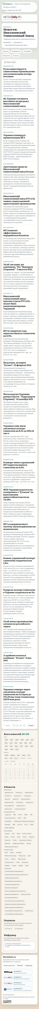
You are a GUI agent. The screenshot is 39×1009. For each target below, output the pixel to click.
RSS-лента (8, 928)
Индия (6, 837)
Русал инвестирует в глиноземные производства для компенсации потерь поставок (19, 72)
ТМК (31, 814)
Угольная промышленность (12, 884)
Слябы (18, 862)
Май (29, 755)
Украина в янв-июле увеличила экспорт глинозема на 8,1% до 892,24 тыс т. (18, 429)
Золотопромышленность (11, 897)
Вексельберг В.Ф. (9, 805)
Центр (18, 837)
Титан (26, 865)
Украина (7, 833)
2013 (11, 743)
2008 (16, 740)
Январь (7, 755)
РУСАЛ (20, 814)
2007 (11, 740)
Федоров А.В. (8, 809)
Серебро (20, 865)
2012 (6, 743)
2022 (26, 746)
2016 (25, 743)
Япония (13, 837)
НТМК (31, 824)
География (27, 51)
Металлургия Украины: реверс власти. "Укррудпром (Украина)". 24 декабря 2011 (19, 397)
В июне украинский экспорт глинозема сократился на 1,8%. (19, 560)
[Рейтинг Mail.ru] (7, 1001)
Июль (11, 758)
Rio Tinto (20, 824)
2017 (30, 743)
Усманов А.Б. (27, 795)
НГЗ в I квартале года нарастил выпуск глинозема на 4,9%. (19, 333)
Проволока (25, 862)
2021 (21, 746)
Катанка (13, 859)
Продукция (6, 56)
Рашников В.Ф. (29, 792)
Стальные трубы (9, 862)
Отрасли (16, 56)
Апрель (24, 755)
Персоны (6, 51)
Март (18, 755)
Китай (18, 833)
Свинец (14, 865)
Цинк (29, 855)
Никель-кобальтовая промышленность (15, 891)
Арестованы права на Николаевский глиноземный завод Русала (18, 169)
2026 (16, 749)
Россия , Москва (26, 833)
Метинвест (7, 824)
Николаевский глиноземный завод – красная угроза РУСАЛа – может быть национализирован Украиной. (17, 302)
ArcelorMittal (8, 821)
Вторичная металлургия (11, 887)
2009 (22, 740)
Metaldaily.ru (7, 42)
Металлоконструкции (10, 855)
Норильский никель (10, 818)
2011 (32, 740)
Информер (29, 965)
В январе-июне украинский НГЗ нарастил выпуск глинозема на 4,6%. (18, 465)
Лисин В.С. (8, 799)
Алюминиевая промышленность (13, 881)
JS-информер (19, 928)
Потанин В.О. (19, 792)
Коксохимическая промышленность (14, 901)
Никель (12, 852)
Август (16, 758)
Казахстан (7, 840)
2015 (21, 743)
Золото (7, 859)
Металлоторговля (26, 894)
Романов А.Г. (8, 795)
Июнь (6, 758)
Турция (25, 837)
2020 (16, 746)
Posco (26, 824)
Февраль (13, 755)
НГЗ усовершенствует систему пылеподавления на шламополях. (19, 526)
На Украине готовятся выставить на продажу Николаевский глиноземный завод (16, 102)
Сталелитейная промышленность (14, 910)
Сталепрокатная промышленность (14, 871)
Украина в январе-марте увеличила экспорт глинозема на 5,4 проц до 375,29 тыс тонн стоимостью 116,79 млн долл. (18, 694)
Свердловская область (25, 840)
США (13, 833)
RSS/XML (20, 965)
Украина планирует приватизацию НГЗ (14, 136)
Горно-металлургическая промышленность (16, 874)
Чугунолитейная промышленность (14, 914)
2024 (6, 749)
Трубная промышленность (12, 878)
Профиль (7, 865)
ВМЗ (14, 824)
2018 (6, 746)
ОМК (25, 818)
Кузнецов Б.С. (20, 802)
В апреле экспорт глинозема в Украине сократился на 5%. (19, 591)
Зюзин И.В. (16, 799)
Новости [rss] (11, 62)
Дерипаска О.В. (9, 792)
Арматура (18, 852)
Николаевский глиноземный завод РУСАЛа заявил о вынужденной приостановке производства (19, 200)
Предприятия (18, 42)
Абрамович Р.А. (21, 805)
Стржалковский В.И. (20, 809)
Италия (15, 840)
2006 (6, 740)
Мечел (19, 818)
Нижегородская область (11, 846)
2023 (31, 746)
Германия (31, 837)
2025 (11, 749)
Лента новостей (9, 965)
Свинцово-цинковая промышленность (15, 904)
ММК (14, 814)
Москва (29, 843)
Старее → (31, 725)
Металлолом (22, 855)
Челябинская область (18, 843)
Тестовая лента (29, 910)
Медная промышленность (12, 894)
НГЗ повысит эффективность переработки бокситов (16, 233)
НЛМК (26, 814)
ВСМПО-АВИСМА (9, 828)
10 (6, 772)
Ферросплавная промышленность (14, 907)
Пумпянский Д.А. (25, 799)
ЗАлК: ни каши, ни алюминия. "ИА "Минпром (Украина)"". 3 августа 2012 (18, 267)
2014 (16, 743)
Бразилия (7, 843)
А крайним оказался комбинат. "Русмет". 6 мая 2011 (17, 658)
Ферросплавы (22, 859)
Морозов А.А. (29, 802)
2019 (11, 746)
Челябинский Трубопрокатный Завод (24, 821)
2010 (27, 740)
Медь (6, 852)
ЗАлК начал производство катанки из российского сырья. (18, 624)
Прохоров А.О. (18, 795)
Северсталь (8, 814)
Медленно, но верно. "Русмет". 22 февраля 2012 (17, 364)
